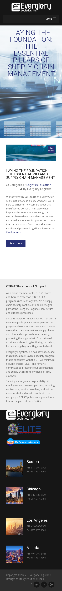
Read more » (13, 232)
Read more (16, 243)
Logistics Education (38, 185)
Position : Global (35, 579)
